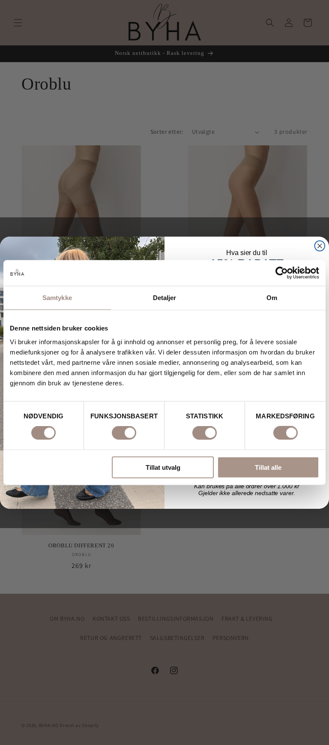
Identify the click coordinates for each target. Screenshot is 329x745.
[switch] (124, 433)
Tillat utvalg (163, 467)
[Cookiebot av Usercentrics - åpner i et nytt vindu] (281, 273)
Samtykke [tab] (57, 297)
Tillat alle (268, 467)
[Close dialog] (320, 245)
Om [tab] (271, 297)
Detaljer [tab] (164, 297)
